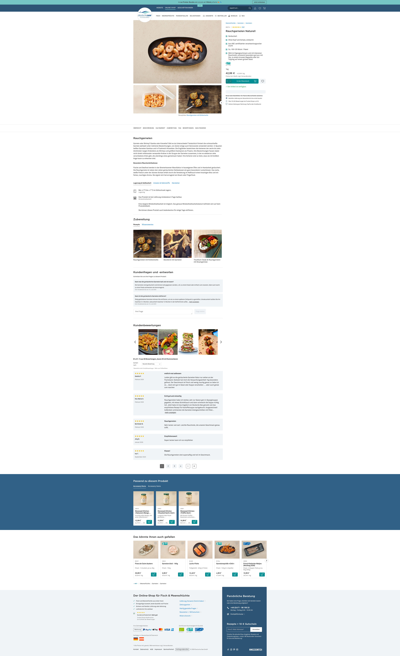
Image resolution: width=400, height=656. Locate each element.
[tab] (142, 182)
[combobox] (240, 8)
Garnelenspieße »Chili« (225, 564)
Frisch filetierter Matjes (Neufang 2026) (252, 564)
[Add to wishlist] (263, 81)
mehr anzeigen (194, 302)
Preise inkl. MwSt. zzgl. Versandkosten (238, 76)
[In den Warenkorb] (149, 522)
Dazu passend (200, 128)
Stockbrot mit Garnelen (173, 260)
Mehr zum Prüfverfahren (161, 368)
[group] (148, 342)
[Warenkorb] (264, 8)
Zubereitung (172, 128)
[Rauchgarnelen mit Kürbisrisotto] (147, 244)
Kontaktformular (237, 614)
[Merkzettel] (260, 8)
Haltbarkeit (160, 128)
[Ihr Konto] (255, 8)
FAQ (179, 128)
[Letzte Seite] (194, 466)
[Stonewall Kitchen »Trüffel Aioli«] (189, 498)
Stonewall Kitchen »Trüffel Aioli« (187, 512)
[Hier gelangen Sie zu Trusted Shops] (134, 613)
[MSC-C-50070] (199, 630)
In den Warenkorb (243, 81)
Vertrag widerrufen (182, 649)
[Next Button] (221, 342)
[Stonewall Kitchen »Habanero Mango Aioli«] (143, 498)
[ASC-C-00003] (189, 630)
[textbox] (162, 311)
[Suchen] (249, 8)
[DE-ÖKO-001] (181, 630)
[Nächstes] (221, 102)
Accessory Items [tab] (139, 486)
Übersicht (137, 128)
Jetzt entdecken (259, 2)
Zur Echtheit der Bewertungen (146, 619)
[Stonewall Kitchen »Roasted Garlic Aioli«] (166, 498)
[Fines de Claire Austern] (145, 550)
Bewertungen (188, 128)
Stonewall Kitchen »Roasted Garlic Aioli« (166, 512)
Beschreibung (148, 128)
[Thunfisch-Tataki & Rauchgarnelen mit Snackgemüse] (208, 244)
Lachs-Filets (194, 564)
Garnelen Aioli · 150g (170, 564)
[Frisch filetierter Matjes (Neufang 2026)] (254, 550)
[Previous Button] (135, 342)
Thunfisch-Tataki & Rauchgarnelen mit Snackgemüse (207, 261)
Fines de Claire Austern (144, 564)
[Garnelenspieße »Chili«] (227, 550)
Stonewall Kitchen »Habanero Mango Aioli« (142, 512)
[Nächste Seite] (188, 466)
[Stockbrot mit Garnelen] (178, 244)
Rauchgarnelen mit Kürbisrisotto (197, 115)
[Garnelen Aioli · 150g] (172, 550)
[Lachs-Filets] (200, 550)
